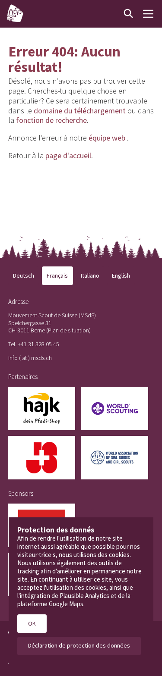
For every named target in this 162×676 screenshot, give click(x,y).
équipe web (107, 138)
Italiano (90, 275)
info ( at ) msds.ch (30, 358)
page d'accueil (68, 155)
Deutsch (23, 275)
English (121, 275)
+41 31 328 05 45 (38, 344)
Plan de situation (68, 330)
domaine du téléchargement (80, 111)
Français (57, 275)
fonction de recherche (51, 120)
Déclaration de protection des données (79, 645)
